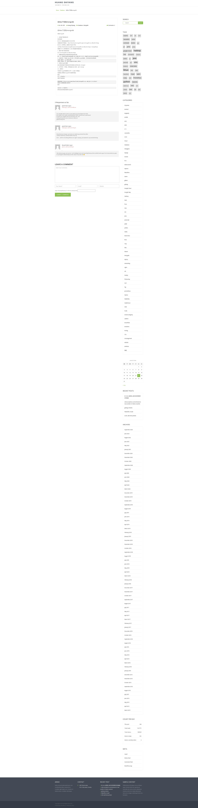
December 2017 (128, 587)
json (131, 62)
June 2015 (126, 698)
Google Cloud (127, 188)
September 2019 (128, 504)
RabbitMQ (134, 82)
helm (125, 200)
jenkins (126, 228)
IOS (125, 212)
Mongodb (85, 25)
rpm (137, 85)
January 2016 (127, 670)
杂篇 (125, 350)
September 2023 (128, 429)
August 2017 (127, 603)
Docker (126, 156)
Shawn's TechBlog (62, 5)
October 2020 (127, 461)
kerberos (125, 66)
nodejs (125, 78)
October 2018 (127, 548)
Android (126, 109)
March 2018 (127, 576)
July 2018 (126, 560)
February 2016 (128, 666)
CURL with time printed (130, 415)
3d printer (126, 105)
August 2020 (127, 469)
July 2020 (126, 473)
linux (125, 69)
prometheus (127, 291)
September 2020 (128, 465)
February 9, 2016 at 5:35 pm (69, 128)
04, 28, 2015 (62, 25)
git (124, 46)
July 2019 (126, 512)
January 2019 (127, 536)
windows (126, 346)
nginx (138, 74)
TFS (125, 334)
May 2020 (126, 481)
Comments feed (128, 762)
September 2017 (128, 599)
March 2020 (127, 489)
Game (125, 176)
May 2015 (126, 702)
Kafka (125, 231)
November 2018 (128, 544)
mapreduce (126, 74)
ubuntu (125, 93)
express (126, 168)
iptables (125, 58)
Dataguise (127, 149)
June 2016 (126, 651)
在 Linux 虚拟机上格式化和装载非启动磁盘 (110, 785)
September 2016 (128, 639)
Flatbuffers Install (128, 411)
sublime (126, 318)
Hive (125, 208)
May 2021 (126, 445)
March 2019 (127, 528)
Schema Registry (128, 314)
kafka (135, 62)
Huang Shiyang (64, 2)
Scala (125, 311)
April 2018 (126, 572)
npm (130, 78)
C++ (125, 129)
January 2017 (127, 627)
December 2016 (128, 631)
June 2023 (126, 433)
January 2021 (127, 449)
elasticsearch (127, 164)
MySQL (126, 259)
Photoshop (127, 279)
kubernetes (133, 66)
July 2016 (126, 647)
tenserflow (127, 322)
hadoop (137, 50)
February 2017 (128, 623)
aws (135, 35)
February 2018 (128, 580)
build (139, 35)
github (128, 46)
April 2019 (126, 524)
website (126, 342)
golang (133, 46)
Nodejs (126, 275)
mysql (132, 74)
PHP (125, 283)
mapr (136, 70)
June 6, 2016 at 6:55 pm (68, 147)
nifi (125, 271)
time (139, 89)
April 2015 (126, 706)
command (126, 43)
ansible (126, 117)
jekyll (125, 224)
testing (126, 330)
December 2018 (128, 540)
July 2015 (126, 694)
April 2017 (126, 615)
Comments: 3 (111, 25)
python (126, 81)
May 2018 (126, 568)
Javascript (126, 220)
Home (57, 10)
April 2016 (126, 659)
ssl (135, 89)
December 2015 (128, 674)
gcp (138, 43)
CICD (125, 137)
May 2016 (126, 655)
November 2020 (128, 457)
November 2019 (128, 497)
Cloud (125, 141)
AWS (125, 125)
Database (62, 10)
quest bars (65, 106)
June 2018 (126, 564)
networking (127, 263)
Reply (116, 119)
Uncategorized (128, 338)
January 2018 (127, 584)
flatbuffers (127, 172)
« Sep (124, 385)
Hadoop (126, 196)
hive (124, 54)
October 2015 (127, 682)
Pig (125, 287)
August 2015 (127, 690)
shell (130, 89)
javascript (125, 62)
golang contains (128, 407)
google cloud (127, 51)
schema (125, 89)
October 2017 (127, 595)
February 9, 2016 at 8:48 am (69, 107)
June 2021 (126, 441)
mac (132, 70)
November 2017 (128, 591)
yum (130, 93)
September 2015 (128, 686)
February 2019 (128, 532)
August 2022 (127, 437)
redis (132, 85)
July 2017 (126, 607)
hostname (138, 54)
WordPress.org (128, 766)
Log (125, 243)
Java (125, 216)
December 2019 (128, 493)
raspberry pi (125, 85)
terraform (126, 326)
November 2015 (128, 678)
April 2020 (126, 485)
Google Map (127, 192)
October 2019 (127, 501)
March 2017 (127, 619)
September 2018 (128, 552)
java (134, 58)
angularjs (125, 35)
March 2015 (127, 710)
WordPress (63, 805)
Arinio (72, 805)
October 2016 (127, 635)
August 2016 (127, 643)
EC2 (125, 160)
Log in (126, 754)
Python (126, 295)
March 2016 (127, 663)
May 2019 (126, 520)
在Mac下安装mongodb (66, 22)
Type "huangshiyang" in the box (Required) (66, 190)
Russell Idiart (65, 145)
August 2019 (127, 508)
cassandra (126, 39)
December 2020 (128, 453)
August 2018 (127, 556)
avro (131, 35)
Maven (126, 251)
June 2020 (126, 477)
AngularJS (126, 113)
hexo (125, 204)
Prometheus (137, 78)
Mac (125, 247)
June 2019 (126, 516)
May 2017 (126, 611)
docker (133, 43)
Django (126, 152)
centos (133, 39)
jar (129, 58)
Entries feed (127, 758)
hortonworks (131, 54)
